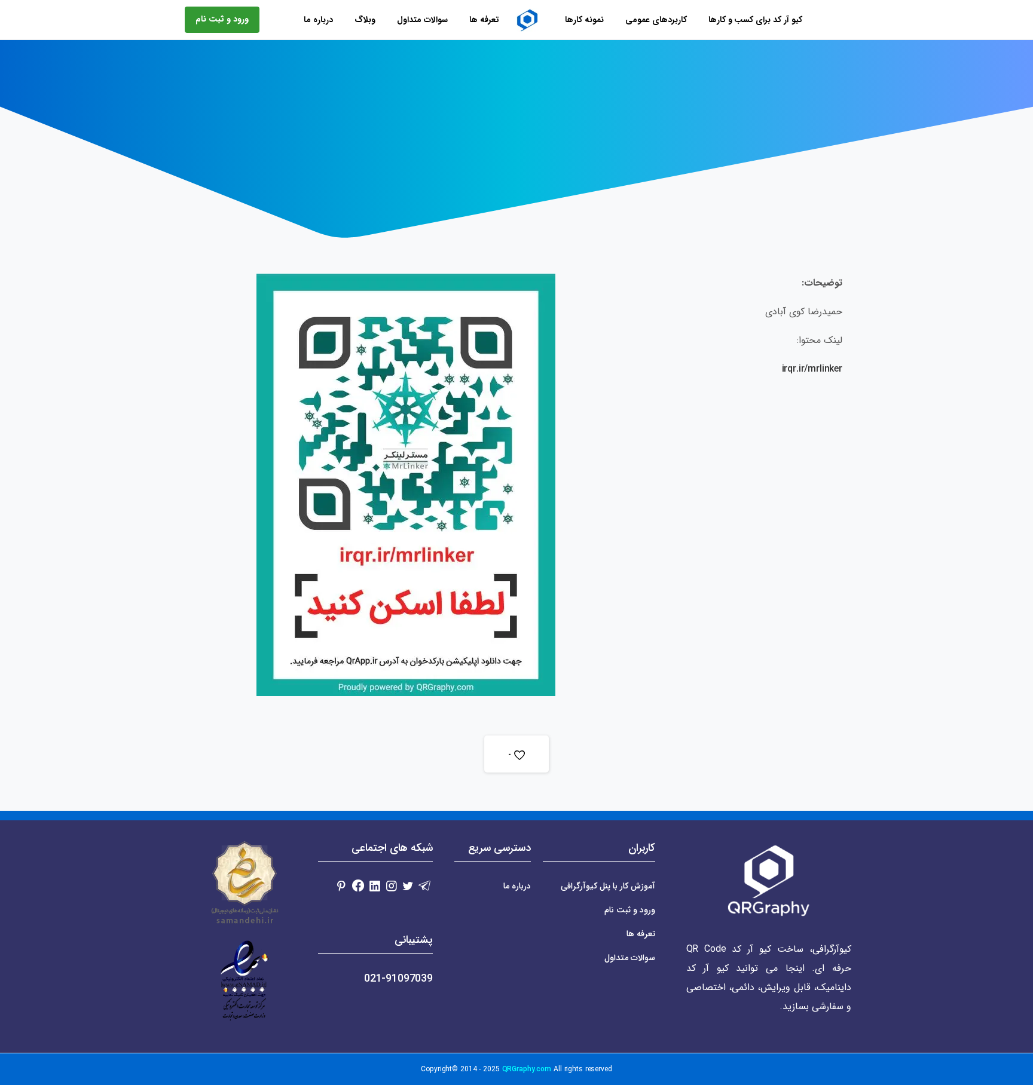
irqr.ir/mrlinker (812, 368)
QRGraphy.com (527, 1069)
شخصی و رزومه (516, 124)
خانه (568, 124)
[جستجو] (261, 19)
